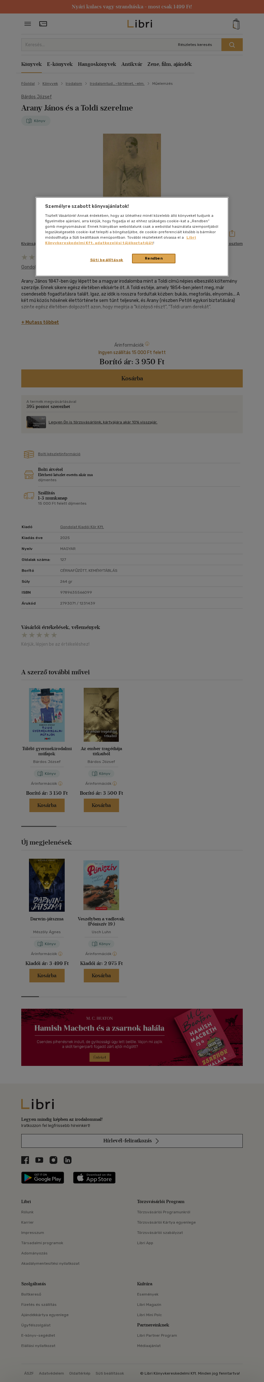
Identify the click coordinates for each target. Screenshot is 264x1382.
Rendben (154, 258)
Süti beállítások (106, 260)
